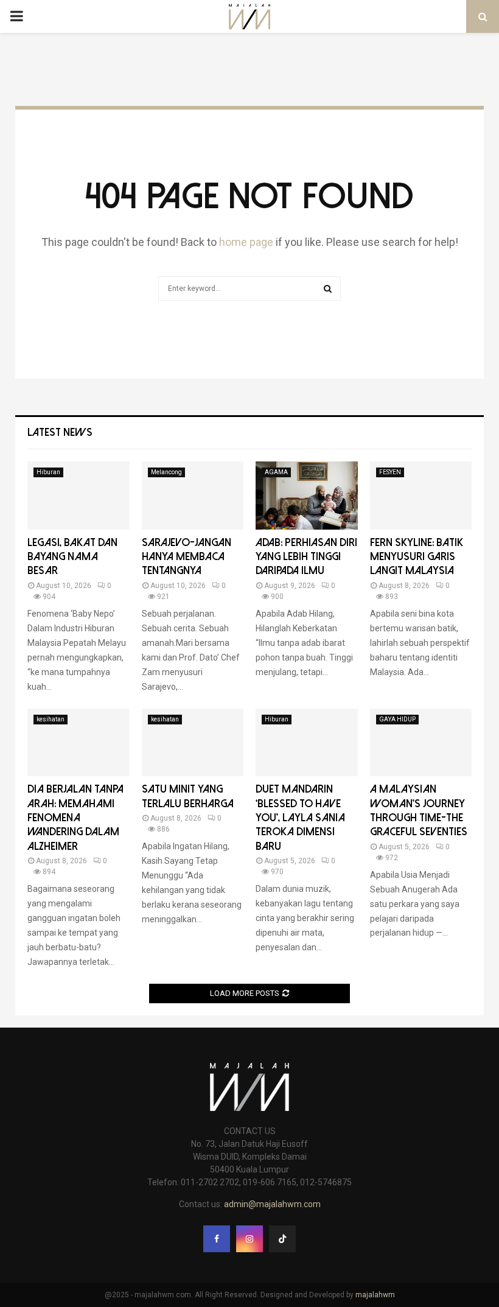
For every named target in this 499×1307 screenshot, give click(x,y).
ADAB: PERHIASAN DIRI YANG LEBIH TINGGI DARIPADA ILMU (306, 557)
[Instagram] (249, 1238)
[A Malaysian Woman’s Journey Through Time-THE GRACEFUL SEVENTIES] (421, 743)
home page (246, 242)
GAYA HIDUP (397, 719)
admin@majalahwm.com (272, 1204)
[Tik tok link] (282, 1238)
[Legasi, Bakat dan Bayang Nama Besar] (78, 495)
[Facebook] (216, 1238)
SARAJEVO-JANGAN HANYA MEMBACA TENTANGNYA (186, 557)
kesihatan (51, 719)
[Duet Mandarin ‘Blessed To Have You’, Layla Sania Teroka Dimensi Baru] (307, 743)
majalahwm (375, 1295)
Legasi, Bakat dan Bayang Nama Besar (72, 557)
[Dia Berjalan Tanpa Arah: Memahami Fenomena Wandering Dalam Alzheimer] (78, 743)
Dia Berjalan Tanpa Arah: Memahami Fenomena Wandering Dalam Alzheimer (75, 817)
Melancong (166, 472)
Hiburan (48, 472)
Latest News (59, 432)
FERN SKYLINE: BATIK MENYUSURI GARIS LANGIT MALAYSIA (416, 557)
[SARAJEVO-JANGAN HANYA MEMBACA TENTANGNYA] (193, 495)
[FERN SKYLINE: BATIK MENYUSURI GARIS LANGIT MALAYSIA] (421, 495)
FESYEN (390, 472)
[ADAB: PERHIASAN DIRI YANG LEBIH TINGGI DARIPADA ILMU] (307, 495)
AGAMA (276, 472)
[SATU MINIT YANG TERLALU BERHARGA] (193, 743)
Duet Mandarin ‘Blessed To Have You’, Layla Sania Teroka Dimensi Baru (300, 817)
